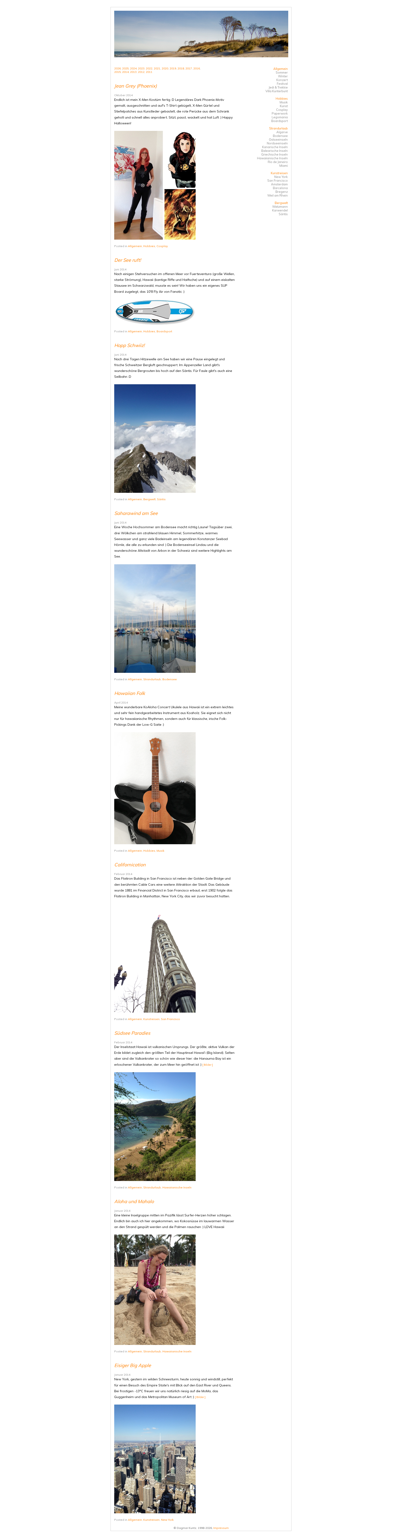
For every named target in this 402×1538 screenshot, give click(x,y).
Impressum (221, 1528)
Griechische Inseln (274, 154)
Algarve (282, 132)
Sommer (282, 72)
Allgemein (135, 246)
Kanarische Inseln (275, 147)
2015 (117, 72)
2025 (125, 68)
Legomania (280, 117)
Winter (283, 76)
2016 (196, 68)
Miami (283, 165)
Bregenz (281, 192)
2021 (157, 68)
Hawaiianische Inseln (176, 1187)
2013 (133, 72)
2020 (165, 68)
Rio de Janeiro (278, 162)
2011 (149, 72)
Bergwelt (149, 499)
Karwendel (280, 210)
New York (167, 1519)
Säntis (161, 499)
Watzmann (280, 206)
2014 (125, 72)
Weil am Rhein (277, 195)
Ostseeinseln (278, 139)
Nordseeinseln (277, 143)
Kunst (284, 106)
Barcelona (280, 188)
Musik (160, 850)
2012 (141, 72)
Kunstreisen (151, 1019)
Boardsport (164, 331)
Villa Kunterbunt (276, 91)
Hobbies (149, 246)
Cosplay (162, 246)
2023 (141, 68)
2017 (188, 68)
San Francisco (170, 1019)
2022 (149, 68)
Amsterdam (279, 184)
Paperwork (280, 113)
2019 (173, 68)
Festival (282, 83)
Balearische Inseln (274, 151)
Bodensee (169, 679)
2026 (117, 68)
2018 (181, 68)
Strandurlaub (152, 679)
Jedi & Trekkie (278, 87)
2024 (133, 68)
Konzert (282, 80)
